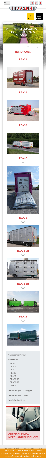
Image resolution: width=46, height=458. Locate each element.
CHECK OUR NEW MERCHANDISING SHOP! (23, 436)
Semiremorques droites (18, 395)
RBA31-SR (14, 382)
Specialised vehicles (16, 400)
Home (29, 47)
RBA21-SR (14, 379)
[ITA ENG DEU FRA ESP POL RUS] (7, 3)
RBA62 (13, 373)
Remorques (13, 359)
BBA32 (13, 385)
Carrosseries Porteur (17, 355)
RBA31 (13, 366)
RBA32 (13, 369)
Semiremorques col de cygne (20, 390)
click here (34, 456)
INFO (30, 18)
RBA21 (13, 376)
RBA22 (13, 363)
